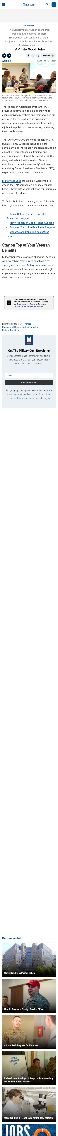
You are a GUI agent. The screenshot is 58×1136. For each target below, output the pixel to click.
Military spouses (11, 180)
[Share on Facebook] (28, 55)
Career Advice (29, 25)
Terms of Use (45, 394)
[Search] (47, 4)
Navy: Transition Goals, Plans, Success (32, 222)
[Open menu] (3, 4)
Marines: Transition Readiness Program (32, 227)
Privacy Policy (16, 398)
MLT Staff (7, 61)
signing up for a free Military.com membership (28, 265)
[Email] (38, 55)
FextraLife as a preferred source (28, 306)
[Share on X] (33, 55)
